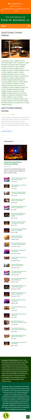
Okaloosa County (10, 369)
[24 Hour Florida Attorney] (15, 18)
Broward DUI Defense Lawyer (10, 64)
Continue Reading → (7, 131)
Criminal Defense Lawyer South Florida (13, 93)
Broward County (22, 360)
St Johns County (10, 368)
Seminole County (6, 381)
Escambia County (20, 369)
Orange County (20, 379)
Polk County (24, 373)
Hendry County (6, 375)
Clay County (18, 368)
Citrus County (9, 371)
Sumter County (14, 375)
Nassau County (18, 371)
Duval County (18, 364)
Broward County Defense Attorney (18, 63)
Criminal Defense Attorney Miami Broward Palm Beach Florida (13, 80)
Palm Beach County (7, 362)
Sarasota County (10, 379)
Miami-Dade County (18, 362)
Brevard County (10, 364)
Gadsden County (19, 377)
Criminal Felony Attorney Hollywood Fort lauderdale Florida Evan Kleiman (14, 99)
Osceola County (19, 366)
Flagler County (17, 373)
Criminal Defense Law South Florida (12, 91)
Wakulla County (10, 366)
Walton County (10, 377)
